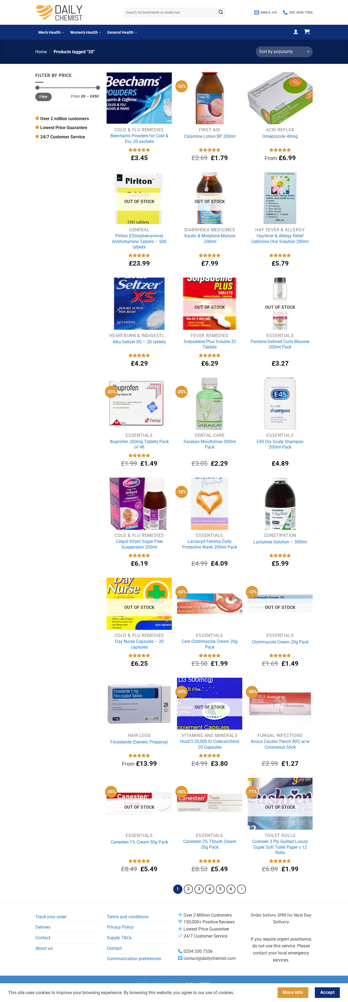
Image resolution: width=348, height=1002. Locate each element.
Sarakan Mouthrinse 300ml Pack (210, 444)
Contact (42, 937)
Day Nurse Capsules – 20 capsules (139, 644)
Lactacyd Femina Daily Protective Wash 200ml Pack (209, 544)
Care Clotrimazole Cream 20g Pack (210, 644)
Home (41, 51)
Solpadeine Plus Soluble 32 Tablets (210, 344)
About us (43, 948)
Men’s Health (49, 32)
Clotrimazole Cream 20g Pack (280, 642)
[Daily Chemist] (75, 12)
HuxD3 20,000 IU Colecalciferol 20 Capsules (209, 744)
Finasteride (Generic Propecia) (139, 742)
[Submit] (220, 12)
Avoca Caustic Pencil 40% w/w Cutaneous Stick (280, 744)
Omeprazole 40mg (280, 136)
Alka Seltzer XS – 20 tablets (139, 341)
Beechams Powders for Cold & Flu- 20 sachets (139, 138)
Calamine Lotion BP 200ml (209, 136)
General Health (120, 32)
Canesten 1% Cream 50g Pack (139, 842)
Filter (43, 97)
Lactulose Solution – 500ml (280, 541)
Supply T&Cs (119, 937)
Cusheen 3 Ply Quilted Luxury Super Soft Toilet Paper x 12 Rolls (280, 847)
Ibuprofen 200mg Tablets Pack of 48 (139, 444)
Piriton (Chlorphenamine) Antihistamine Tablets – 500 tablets (139, 241)
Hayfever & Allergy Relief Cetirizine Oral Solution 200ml (280, 238)
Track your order (50, 916)
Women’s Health (84, 32)
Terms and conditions (127, 916)
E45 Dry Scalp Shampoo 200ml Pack (280, 444)
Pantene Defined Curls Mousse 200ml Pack (280, 344)
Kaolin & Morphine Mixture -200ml (209, 238)
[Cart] (307, 31)
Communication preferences (134, 958)
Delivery (43, 927)
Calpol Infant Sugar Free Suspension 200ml (139, 544)
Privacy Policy (120, 927)
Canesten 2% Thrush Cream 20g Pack (209, 844)
